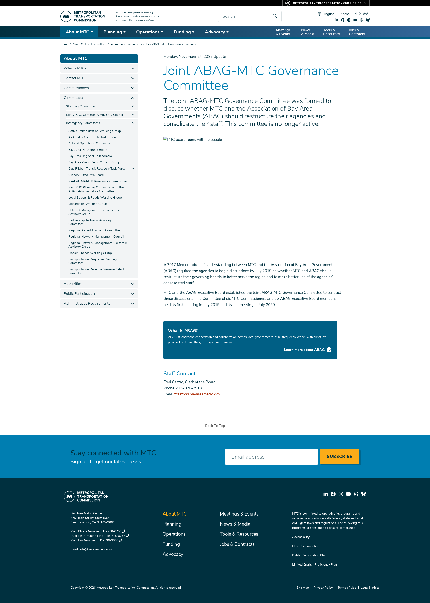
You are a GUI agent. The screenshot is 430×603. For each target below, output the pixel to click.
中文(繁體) (362, 14)
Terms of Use (347, 588)
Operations (148, 32)
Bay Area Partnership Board (87, 150)
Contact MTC (74, 78)
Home (64, 44)
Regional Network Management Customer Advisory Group (97, 245)
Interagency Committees (126, 44)
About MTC (77, 32)
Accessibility (301, 537)
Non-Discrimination (305, 546)
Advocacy (215, 32)
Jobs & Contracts (357, 32)
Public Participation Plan (309, 555)
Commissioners (76, 87)
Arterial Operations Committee (89, 143)
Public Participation (79, 293)
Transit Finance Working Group (90, 253)
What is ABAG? (183, 330)
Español (344, 14)
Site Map (303, 588)
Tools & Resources (331, 32)
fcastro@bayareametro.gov (197, 394)
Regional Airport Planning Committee (94, 230)
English (329, 14)
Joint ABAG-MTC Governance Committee (97, 181)
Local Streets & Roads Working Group (95, 197)
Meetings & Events (283, 32)
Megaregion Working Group (87, 204)
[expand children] (133, 68)
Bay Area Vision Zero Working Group (94, 162)
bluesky (368, 20)
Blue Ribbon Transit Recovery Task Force (96, 168)
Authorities (73, 283)
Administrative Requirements (87, 303)
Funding (182, 32)
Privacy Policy (323, 588)
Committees (98, 44)
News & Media (307, 32)
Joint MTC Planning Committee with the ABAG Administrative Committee (96, 189)
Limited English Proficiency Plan (314, 564)
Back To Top (215, 425)
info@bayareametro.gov (96, 549)
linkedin (336, 20)
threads (361, 20)
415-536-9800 (107, 540)
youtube (355, 20)
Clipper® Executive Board (86, 175)
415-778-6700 (111, 531)
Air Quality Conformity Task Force (92, 137)
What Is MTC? (75, 68)
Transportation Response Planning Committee (92, 261)
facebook (342, 20)
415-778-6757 (115, 536)
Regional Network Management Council (96, 236)
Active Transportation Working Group (94, 131)
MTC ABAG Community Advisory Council (94, 115)
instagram (349, 20)
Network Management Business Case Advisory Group (94, 212)
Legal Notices (370, 588)
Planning (112, 32)
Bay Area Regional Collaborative (90, 156)
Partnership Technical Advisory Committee (90, 222)
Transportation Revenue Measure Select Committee (96, 271)
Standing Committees (81, 106)
